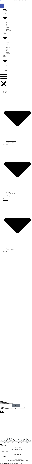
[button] (2, 6)
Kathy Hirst (8, 192)
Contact (5, 70)
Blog (7, 65)
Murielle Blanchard (10, 193)
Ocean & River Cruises (11, 141)
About (4, 55)
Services (5, 10)
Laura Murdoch (9, 197)
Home (4, 9)
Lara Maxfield (9, 195)
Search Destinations (10, 142)
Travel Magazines (10, 249)
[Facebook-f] (0, 444)
